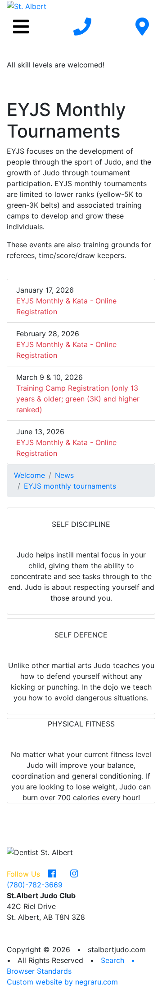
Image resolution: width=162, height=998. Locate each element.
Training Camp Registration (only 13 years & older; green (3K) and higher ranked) (78, 398)
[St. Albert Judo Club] (26, 5)
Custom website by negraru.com (62, 981)
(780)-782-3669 (35, 884)
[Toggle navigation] (21, 26)
